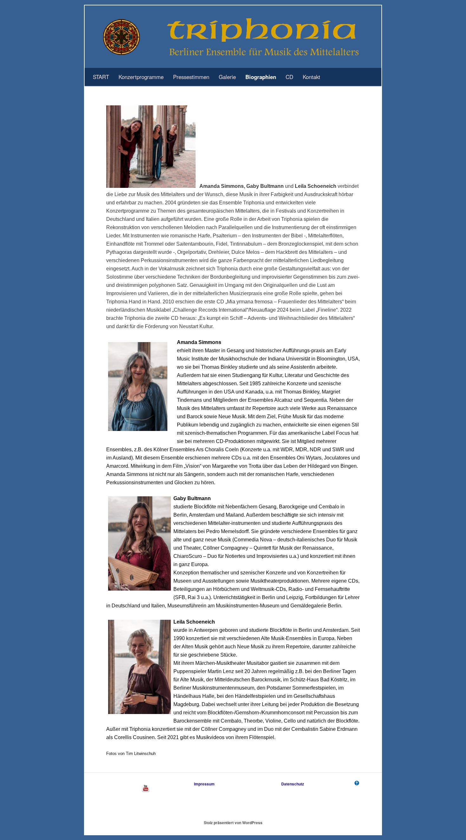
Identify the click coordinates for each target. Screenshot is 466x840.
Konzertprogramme (141, 77)
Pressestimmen (191, 77)
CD (289, 77)
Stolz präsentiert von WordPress (233, 822)
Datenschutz (292, 784)
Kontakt (311, 77)
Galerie (227, 77)
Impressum (204, 784)
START (101, 77)
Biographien (260, 77)
